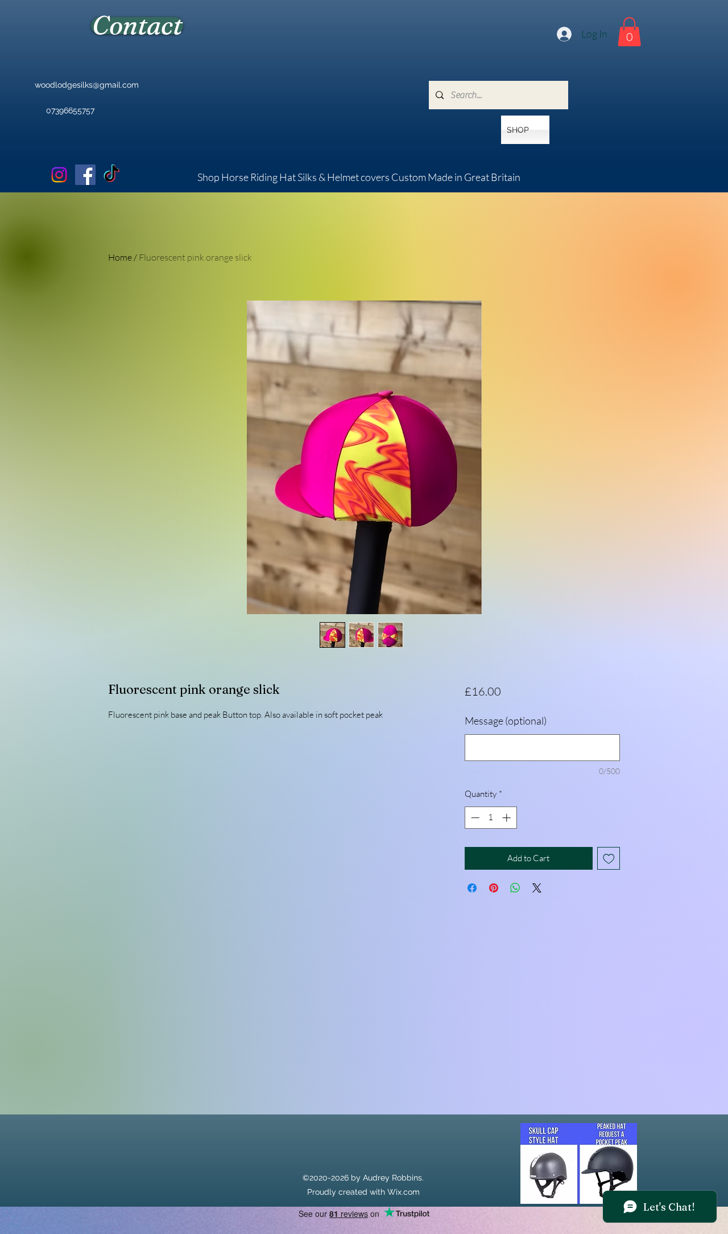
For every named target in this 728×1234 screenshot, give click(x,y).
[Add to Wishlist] (609, 858)
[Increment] (507, 817)
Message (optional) (506, 720)
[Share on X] (537, 888)
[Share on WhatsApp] (515, 888)
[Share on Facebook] (472, 888)
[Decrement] (474, 817)
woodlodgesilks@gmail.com (87, 84)
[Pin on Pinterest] (493, 888)
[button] (629, 31)
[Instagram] (59, 174)
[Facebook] (85, 174)
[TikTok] (111, 174)
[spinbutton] (490, 817)
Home (120, 257)
